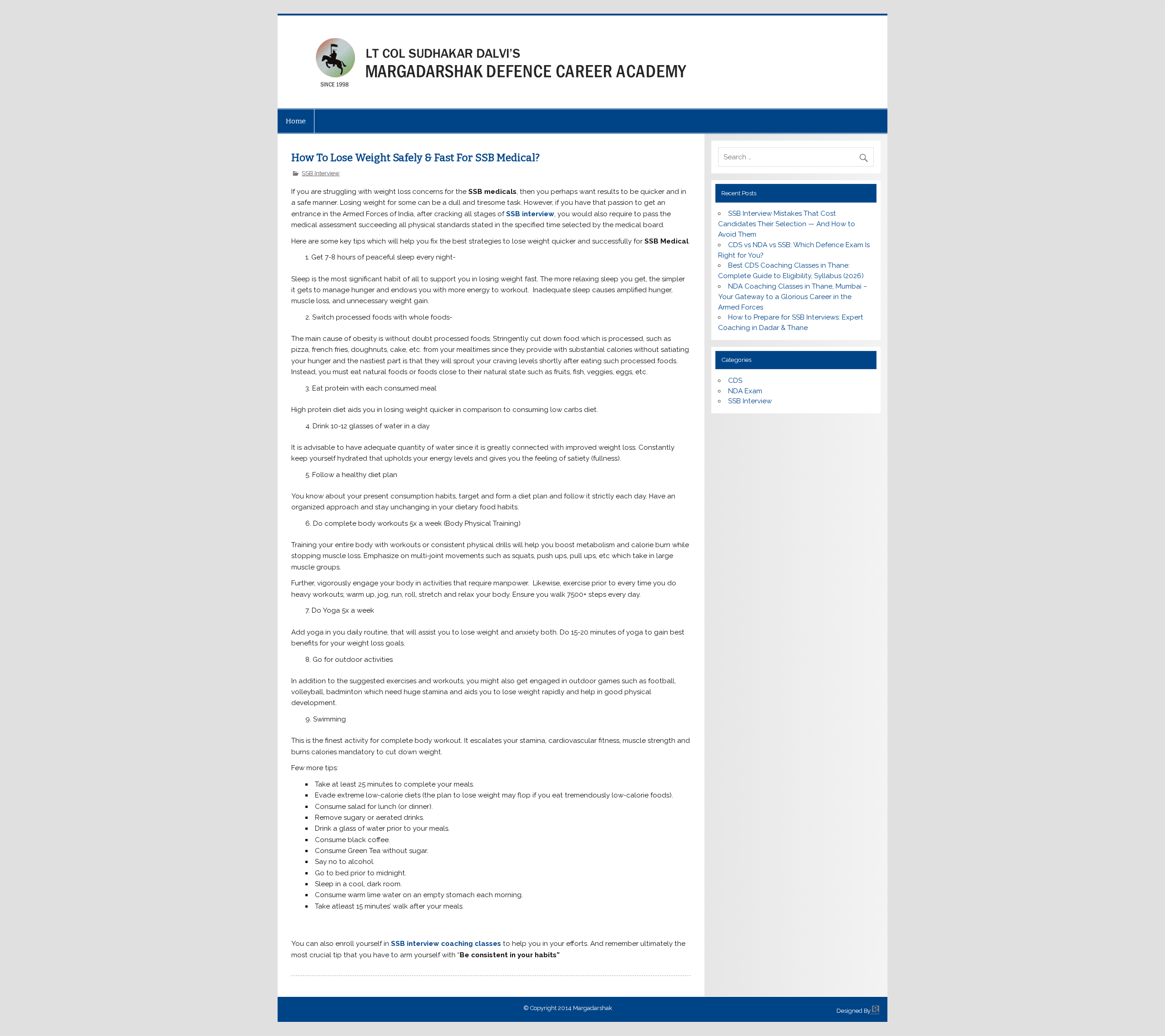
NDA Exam (745, 391)
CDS (735, 380)
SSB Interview (320, 173)
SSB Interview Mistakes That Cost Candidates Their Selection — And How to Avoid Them (786, 224)
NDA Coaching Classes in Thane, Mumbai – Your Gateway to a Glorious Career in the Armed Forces (792, 296)
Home (296, 121)
